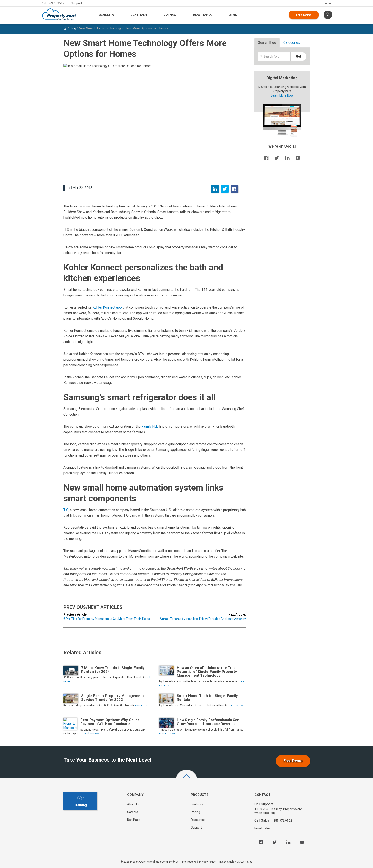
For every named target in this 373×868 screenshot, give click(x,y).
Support (76, 3)
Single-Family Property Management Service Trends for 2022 (112, 697)
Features (138, 15)
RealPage (133, 819)
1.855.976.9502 (281, 820)
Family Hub (149, 426)
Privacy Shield (226, 861)
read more (234, 705)
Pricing (170, 15)
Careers (132, 812)
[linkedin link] (287, 158)
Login (327, 3)
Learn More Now (282, 95)
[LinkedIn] (215, 189)
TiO (65, 510)
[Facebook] (234, 189)
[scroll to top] (186, 780)
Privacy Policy (207, 861)
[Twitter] (225, 189)
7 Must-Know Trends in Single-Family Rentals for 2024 (113, 669)
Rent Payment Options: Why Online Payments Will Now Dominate (110, 722)
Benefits (106, 15)
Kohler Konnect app (107, 307)
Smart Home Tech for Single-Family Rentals (207, 697)
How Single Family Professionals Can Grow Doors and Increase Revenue (208, 722)
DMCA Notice (244, 861)
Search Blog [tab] (267, 43)
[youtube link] (298, 158)
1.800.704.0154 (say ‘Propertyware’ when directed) (278, 811)
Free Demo (304, 15)
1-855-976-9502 (53, 3)
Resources (202, 15)
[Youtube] (302, 842)
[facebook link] (266, 158)
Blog (233, 15)
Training (80, 805)
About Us (133, 804)
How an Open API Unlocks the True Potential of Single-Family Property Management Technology (207, 671)
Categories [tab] (291, 43)
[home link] (65, 28)
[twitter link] (277, 158)
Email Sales (262, 828)
